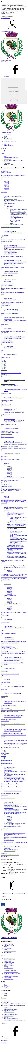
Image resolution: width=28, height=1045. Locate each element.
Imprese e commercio (9, 962)
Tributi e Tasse (13, 221)
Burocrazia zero (4, 235)
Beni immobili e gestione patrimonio (9, 643)
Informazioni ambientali (6, 760)
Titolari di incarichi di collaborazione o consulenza (13, 288)
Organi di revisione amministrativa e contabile (12, 662)
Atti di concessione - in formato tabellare (14, 627)
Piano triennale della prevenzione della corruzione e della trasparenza (13, 804)
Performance (4, 370)
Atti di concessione (5, 622)
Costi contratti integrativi (10, 347)
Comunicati (6, 986)
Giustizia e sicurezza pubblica (11, 972)
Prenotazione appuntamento (10, 1009)
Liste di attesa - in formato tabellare (12, 693)
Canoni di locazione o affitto (8, 647)
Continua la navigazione (6, 16)
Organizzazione (4, 236)
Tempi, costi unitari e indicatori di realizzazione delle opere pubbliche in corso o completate (15, 744)
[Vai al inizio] (1, 902)
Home (5, 156)
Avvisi (2, 492)
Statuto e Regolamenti (9, 203)
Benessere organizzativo (7, 400)
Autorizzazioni (7, 977)
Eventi (5, 995)
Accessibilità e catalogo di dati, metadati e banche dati (14, 842)
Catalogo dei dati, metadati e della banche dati (15, 846)
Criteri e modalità (5, 615)
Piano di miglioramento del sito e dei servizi (14, 1020)
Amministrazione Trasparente (11, 157)
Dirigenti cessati (8, 298)
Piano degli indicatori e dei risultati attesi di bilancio (13, 641)
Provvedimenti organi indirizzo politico (13, 160)
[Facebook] (4, 151)
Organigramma (7, 281)
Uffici (5, 947)
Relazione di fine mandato (10, 252)
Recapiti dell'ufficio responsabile (12, 453)
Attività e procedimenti (6, 434)
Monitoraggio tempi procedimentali (9, 446)
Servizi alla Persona (15, 220)
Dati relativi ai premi (6, 393)
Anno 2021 (6, 186)
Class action (4, 675)
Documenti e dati (8, 952)
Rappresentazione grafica (7, 431)
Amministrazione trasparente (11, 1014)
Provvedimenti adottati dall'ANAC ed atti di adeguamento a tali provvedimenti (14, 824)
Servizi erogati (4, 671)
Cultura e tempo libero (9, 959)
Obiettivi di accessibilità (9, 851)
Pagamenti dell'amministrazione (8, 705)
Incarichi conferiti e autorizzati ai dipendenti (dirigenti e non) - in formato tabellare (14, 337)
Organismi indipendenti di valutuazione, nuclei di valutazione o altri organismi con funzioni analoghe (13, 652)
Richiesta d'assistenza (9, 1012)
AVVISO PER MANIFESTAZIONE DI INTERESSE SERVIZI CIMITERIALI (11, 489)
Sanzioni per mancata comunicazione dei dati (12, 256)
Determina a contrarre (15, 532)
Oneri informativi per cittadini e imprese (10, 227)
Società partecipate (5, 414)
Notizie (5, 985)
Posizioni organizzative (6, 303)
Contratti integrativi (8, 346)
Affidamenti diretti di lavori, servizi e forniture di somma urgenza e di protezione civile (18, 541)
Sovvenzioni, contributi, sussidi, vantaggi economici (13, 612)
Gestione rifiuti (4, 696)
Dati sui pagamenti (5, 708)
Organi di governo (8, 944)
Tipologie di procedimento (7, 437)
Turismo (6, 966)
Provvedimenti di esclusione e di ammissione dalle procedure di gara (15, 546)
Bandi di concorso (5, 357)
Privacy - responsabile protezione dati (10, 855)
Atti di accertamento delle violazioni (12, 826)
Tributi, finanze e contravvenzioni (12, 973)
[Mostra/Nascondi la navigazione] (13, 84)
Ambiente (6, 974)
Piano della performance (7, 375)
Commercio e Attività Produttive (18, 212)
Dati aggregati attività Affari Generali (10, 432)
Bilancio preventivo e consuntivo (9, 633)
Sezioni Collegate (5, 753)
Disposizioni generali (6, 172)
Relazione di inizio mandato (10, 253)
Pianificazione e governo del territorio (10, 747)
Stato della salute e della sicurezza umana (14, 778)
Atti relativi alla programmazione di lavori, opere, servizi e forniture (15, 513)
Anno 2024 (7, 163)
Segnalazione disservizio (10, 1010)
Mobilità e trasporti (8, 968)
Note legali (6, 1017)
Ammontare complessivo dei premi (9, 385)
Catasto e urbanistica (9, 965)
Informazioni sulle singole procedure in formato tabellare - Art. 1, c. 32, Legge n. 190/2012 (15, 566)
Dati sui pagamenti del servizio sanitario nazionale (13, 710)
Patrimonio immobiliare (6, 646)
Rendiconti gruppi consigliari (11, 271)
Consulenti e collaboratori (7, 285)
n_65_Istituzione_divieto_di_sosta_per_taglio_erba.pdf (13, 893)
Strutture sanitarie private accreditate (9, 783)
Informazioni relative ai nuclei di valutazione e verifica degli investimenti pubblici (15, 730)
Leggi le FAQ (7, 1007)
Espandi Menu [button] (4, 171)
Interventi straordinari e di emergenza (10, 793)
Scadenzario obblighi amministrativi (12, 232)
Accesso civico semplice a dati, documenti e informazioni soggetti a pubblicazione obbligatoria (14, 834)
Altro (11, 223)
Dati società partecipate (9, 419)
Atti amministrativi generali (10, 199)
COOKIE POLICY (5, 13)
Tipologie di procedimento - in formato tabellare (15, 444)
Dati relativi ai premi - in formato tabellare (14, 397)
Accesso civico (4, 828)
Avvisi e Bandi (13, 534)
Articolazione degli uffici (7, 275)
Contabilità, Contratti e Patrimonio (18, 213)
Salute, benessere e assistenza (11, 976)
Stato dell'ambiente (8, 768)
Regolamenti (10, 206)
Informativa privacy (8, 1016)
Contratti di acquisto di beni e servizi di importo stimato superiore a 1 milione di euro (16, 553)
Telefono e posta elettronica (7, 284)
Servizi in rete (4, 697)
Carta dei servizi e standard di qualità (10, 674)
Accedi (2, 153)
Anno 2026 (9, 466)
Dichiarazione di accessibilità (11, 849)
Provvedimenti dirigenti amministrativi (10, 480)
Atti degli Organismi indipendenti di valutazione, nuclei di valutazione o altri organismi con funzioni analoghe (13, 659)
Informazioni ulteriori (15, 543)
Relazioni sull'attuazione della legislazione (14, 777)
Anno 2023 (6, 184)
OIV (2, 350)
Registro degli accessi (9, 840)
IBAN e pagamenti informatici (8, 719)
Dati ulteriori (4, 853)
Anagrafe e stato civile (9, 958)
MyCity (4, 1043)
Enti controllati (4, 401)
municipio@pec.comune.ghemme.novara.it (14, 1005)
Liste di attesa (4, 689)
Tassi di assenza (4, 324)
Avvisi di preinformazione (16, 531)
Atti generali (4, 192)
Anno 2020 (6, 188)
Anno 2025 (6, 181)
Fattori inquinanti (8, 770)
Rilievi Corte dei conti (9, 668)
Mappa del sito (4, 1040)
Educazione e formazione (10, 970)
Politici (5, 949)
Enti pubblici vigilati (6, 404)
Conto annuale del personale (11, 309)
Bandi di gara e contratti (6, 486)
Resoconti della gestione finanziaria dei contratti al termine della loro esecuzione (17, 557)
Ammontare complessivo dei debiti (12, 717)
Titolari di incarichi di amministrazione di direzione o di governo (14, 250)
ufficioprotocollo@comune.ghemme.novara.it (15, 1003)
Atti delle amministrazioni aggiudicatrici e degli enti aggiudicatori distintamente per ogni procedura (15, 508)
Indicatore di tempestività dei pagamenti (13, 715)
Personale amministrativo (10, 951)
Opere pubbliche (5, 721)
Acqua (5, 143)
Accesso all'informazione (10, 141)
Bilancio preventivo (8, 637)
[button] (8, 134)
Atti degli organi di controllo (11, 273)
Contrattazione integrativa (7, 342)
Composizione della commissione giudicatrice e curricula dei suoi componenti (15, 549)
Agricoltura (6, 144)
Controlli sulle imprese (6, 481)
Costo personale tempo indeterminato (13, 310)
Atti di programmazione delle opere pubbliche (12, 733)
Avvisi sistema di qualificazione (17, 538)
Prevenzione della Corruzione (8, 798)
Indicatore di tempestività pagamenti (9, 711)
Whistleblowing (4, 856)
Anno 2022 (6, 185)
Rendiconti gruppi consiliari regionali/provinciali (12, 267)
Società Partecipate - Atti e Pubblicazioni (14, 420)
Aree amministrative (9, 945)
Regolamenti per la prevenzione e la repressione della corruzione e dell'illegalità (15, 810)
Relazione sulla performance (8, 384)
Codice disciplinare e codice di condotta (13, 224)
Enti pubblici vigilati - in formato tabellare (14, 412)
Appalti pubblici (8, 964)
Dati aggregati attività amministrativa (13, 442)
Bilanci (2, 630)
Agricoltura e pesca (8, 979)
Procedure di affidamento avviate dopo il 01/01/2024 (13, 500)
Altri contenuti (4, 795)
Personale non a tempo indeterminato (10, 313)
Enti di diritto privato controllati (8, 424)
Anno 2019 (6, 189)
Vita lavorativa (7, 961)
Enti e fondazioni (8, 948)
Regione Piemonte (5, 18)
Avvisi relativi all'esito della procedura (13, 603)
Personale (3, 289)
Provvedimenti (7, 159)
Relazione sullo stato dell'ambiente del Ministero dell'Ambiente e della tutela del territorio (15, 780)
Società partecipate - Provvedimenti (12, 421)
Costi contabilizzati (5, 682)
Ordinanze (6, 161)
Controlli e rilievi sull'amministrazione (10, 648)
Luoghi (5, 993)
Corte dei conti (4, 664)
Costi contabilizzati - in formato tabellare (14, 686)
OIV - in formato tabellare (10, 354)
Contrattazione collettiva (7, 340)
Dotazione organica (5, 305)
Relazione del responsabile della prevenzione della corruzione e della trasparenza (15, 812)
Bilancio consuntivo (9, 639)
